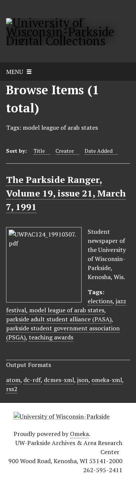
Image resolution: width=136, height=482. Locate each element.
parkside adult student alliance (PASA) (58, 319)
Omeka (79, 434)
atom (13, 380)
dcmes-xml (59, 380)
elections (100, 301)
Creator (65, 150)
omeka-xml (106, 380)
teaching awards (51, 337)
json (82, 380)
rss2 (11, 389)
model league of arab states (66, 310)
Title (39, 150)
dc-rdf (32, 380)
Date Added (99, 150)
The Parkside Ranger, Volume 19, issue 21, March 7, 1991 (66, 193)
